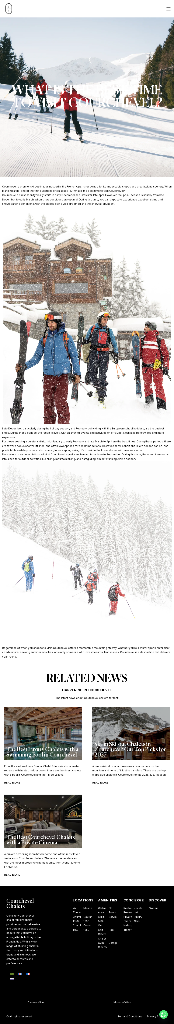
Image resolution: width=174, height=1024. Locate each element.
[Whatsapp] (163, 1014)
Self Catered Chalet (103, 934)
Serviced (114, 916)
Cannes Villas (19, 1002)
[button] (168, 8)
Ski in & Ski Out (101, 921)
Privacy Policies (157, 1016)
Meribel (88, 908)
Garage (113, 942)
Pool (111, 929)
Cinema (103, 947)
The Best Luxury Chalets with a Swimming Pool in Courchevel (42, 752)
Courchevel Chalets (20, 904)
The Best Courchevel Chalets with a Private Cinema (40, 840)
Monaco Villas (106, 1002)
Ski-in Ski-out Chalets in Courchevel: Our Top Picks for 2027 (130, 750)
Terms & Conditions (130, 1016)
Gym (101, 942)
